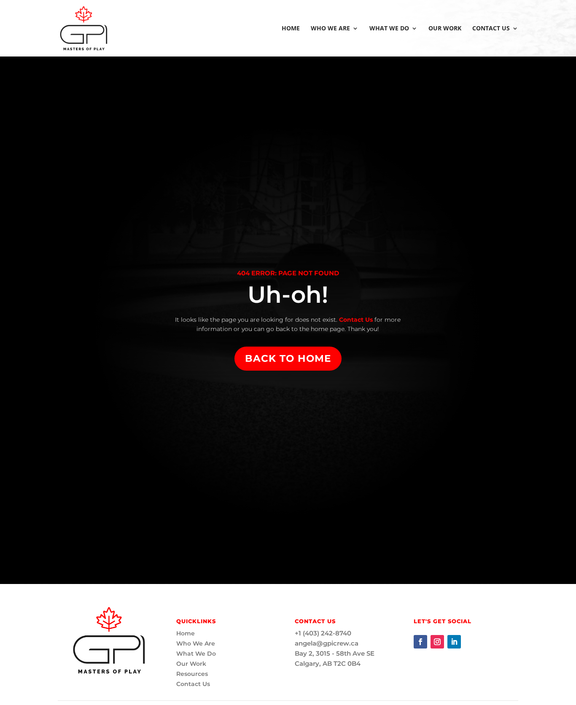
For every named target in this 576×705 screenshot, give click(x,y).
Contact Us (491, 28)
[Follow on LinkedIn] (454, 641)
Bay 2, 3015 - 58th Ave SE (334, 653)
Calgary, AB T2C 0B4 (328, 663)
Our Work (444, 28)
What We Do (389, 28)
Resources (192, 674)
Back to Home (288, 358)
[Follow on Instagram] (437, 641)
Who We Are (330, 28)
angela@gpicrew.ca (326, 643)
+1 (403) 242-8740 (323, 633)
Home (291, 28)
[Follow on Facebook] (420, 641)
